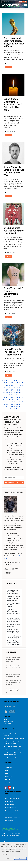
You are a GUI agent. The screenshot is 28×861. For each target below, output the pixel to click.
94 (14, 406)
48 (20, 392)
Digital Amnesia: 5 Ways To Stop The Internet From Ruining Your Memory (13, 612)
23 (17, 385)
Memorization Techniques (11, 814)
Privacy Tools (8, 780)
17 (22, 383)
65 (22, 397)
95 (17, 406)
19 (7, 385)
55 (17, 395)
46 (14, 392)
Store (6, 773)
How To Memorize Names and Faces (12, 749)
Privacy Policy (8, 776)
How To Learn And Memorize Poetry (12, 746)
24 (20, 385)
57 (22, 395)
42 (4, 392)
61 (12, 397)
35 (7, 390)
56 (20, 395)
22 (14, 385)
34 (4, 390)
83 (7, 404)
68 (9, 399)
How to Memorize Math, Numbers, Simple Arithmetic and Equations (14, 753)
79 (17, 402)
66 (4, 399)
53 (12, 395)
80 (20, 402)
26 (4, 388)
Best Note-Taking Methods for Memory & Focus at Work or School (14, 642)
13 (12, 383)
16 (20, 383)
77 (12, 402)
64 (20, 397)
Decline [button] (7, 858)
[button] (25, 5)
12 (9, 383)
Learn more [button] (4, 854)
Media (6, 770)
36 (9, 390)
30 (14, 388)
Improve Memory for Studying (12, 811)
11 (7, 383)
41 (22, 390)
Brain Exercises (9, 820)
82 (4, 404)
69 (12, 399)
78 (14, 402)
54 (14, 395)
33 (22, 388)
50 (4, 395)
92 (9, 406)
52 (9, 395)
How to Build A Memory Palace (12, 798)
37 (12, 390)
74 (4, 402)
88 (20, 404)
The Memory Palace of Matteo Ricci (13, 625)
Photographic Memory (10, 807)
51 (7, 395)
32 (20, 388)
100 (14, 409)
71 (17, 399)
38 (14, 390)
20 (9, 385)
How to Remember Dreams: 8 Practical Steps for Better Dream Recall (14, 659)
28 (9, 388)
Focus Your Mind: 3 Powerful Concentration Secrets (13, 292)
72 (19, 399)
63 (17, 397)
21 (12, 385)
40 (20, 390)
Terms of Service (9, 783)
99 (11, 409)
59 (7, 397)
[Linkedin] (13, 788)
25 (22, 385)
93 (12, 406)
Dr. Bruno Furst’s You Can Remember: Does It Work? (14, 231)
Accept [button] (20, 858)
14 (14, 383)
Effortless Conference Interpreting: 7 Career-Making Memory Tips (13, 631)
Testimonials (8, 767)
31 (17, 388)
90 (4, 406)
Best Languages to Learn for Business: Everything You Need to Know (14, 42)
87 (17, 404)
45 (12, 392)
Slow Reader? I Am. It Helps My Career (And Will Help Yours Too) (13, 682)
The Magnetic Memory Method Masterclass (11, 734)
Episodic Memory (9, 804)
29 (12, 388)
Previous (5, 380)
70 (14, 399)
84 (9, 404)
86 (14, 404)
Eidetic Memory (9, 801)
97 (22, 406)
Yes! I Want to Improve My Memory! (14, 482)
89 (22, 404)
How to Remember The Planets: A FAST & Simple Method (14, 352)
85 (12, 404)
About (5, 842)
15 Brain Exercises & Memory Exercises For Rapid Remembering (13, 619)
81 (22, 402)
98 (8, 409)
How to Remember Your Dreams (11, 757)
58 (4, 397)
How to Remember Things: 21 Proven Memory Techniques (13, 591)
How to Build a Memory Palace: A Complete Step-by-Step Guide (13, 598)
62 (14, 397)
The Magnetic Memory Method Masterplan (14, 738)
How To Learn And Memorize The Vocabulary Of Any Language (12, 742)
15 (17, 383)
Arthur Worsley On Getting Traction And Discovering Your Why (14, 171)
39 (17, 390)
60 (9, 397)
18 (4, 385)
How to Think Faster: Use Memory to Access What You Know (14, 668)
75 (7, 402)
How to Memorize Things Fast (12, 817)
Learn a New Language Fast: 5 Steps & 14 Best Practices (13, 605)
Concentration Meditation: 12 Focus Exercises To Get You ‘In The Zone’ (13, 104)
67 (7, 399)
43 (7, 392)
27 (7, 388)
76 (9, 402)
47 (17, 392)
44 (9, 392)
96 (20, 406)
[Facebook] (5, 788)
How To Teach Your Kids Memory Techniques (14, 636)
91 (7, 406)
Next (17, 409)
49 (22, 392)
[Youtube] (9, 788)
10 (4, 383)
